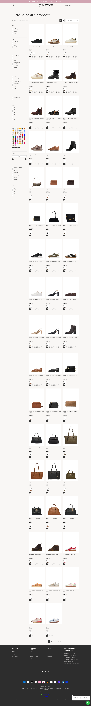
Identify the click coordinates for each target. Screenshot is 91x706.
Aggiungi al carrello (43, 25)
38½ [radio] (37, 271)
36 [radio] (49, 347)
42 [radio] (34, 56)
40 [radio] (39, 92)
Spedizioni (32, 651)
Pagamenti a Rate (34, 656)
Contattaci (32, 658)
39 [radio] (39, 271)
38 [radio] (34, 92)
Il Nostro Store (15, 654)
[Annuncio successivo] (78, 1)
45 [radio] (41, 56)
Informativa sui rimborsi (20, 699)
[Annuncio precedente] (12, 1)
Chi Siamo (14, 651)
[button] (13, 5)
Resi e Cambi (32, 654)
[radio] (30, 53)
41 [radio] (32, 56)
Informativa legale (68, 699)
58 (58, 641)
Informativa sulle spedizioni (57, 699)
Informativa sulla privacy (31, 699)
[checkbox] (13, 128)
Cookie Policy (50, 656)
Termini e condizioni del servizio (44, 699)
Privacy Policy (50, 654)
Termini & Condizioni (51, 651)
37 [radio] (32, 92)
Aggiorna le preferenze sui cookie (45, 691)
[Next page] (60, 641)
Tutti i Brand (15, 656)
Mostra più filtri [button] (16, 147)
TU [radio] (46, 199)
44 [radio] (39, 56)
